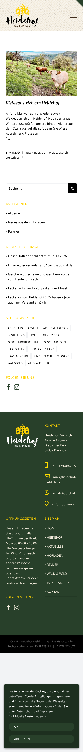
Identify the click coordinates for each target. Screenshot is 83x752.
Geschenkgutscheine (23, 342)
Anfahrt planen (63, 504)
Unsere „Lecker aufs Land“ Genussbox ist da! (40, 265)
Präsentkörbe (18, 356)
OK (16, 726)
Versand (63, 356)
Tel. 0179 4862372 (64, 466)
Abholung (15, 328)
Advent (33, 328)
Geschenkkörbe (55, 342)
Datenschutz (66, 646)
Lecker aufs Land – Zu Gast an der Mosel (37, 288)
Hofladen (55, 555)
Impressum (43, 646)
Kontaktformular (18, 578)
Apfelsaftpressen (56, 328)
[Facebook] (8, 387)
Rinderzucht (39, 152)
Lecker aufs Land (42, 349)
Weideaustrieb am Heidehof (41, 69)
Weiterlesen (13, 157)
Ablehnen (22, 739)
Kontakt (54, 592)
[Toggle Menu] (73, 16)
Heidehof (54, 537)
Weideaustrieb (58, 152)
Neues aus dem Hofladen (26, 222)
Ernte (34, 335)
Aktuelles (55, 546)
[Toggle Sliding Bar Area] (79, 3)
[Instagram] (16, 387)
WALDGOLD (15, 363)
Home (51, 528)
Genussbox (51, 335)
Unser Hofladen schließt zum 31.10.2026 (37, 256)
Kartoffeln (16, 349)
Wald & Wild (57, 573)
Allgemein (15, 213)
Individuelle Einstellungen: (26, 716)
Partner (13, 231)
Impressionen (58, 583)
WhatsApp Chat (64, 493)
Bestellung (16, 335)
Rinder (52, 564)
